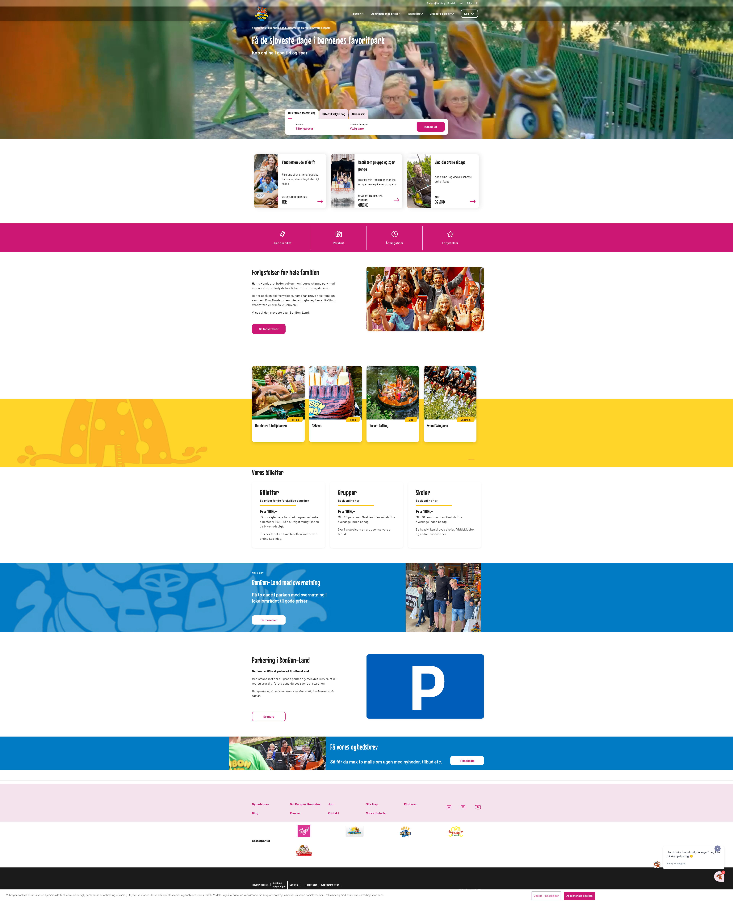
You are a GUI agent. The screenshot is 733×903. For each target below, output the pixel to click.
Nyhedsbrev (260, 804)
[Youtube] (478, 807)
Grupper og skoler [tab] (440, 13)
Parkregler (311, 884)
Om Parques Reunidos (305, 804)
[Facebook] (449, 807)
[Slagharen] (303, 850)
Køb (466, 13)
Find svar (410, 804)
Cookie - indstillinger (546, 895)
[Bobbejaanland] (456, 831)
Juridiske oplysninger (279, 885)
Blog (255, 813)
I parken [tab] (356, 13)
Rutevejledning (436, 3)
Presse (295, 813)
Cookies (294, 884)
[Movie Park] (405, 831)
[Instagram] (463, 807)
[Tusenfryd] (304, 831)
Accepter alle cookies (579, 895)
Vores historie (376, 813)
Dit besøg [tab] (414, 13)
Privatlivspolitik (260, 884)
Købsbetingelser (330, 884)
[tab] (469, 13)
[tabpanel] (366, 127)
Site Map (372, 804)
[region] (366, 896)
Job (461, 3)
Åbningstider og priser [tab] (384, 13)
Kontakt (452, 3)
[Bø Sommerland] (355, 831)
